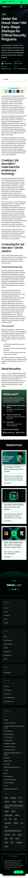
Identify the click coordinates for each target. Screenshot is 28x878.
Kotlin (6, 827)
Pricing (6, 611)
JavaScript (8, 823)
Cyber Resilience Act (9, 750)
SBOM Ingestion (8, 776)
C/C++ (20, 798)
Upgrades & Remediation (11, 789)
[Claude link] (22, 91)
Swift (12, 842)
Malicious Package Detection (12, 767)
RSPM (5, 773)
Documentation (8, 640)
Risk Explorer (7, 672)
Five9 (20, 105)
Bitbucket (13, 798)
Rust (11, 838)
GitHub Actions (8, 761)
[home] (6, 7)
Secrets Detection (9, 783)
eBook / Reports (8, 644)
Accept (18, 872)
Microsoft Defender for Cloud (12, 831)
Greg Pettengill (5, 373)
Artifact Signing (8, 731)
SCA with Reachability (10, 779)
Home (5, 608)
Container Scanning (9, 746)
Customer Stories (21, 68)
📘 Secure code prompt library (11, 429)
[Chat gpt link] (6, 91)
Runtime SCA (9, 701)
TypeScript (19, 842)
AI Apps (6, 720)
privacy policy (7, 868)
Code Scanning (8, 740)
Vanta (6, 846)
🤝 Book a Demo (20, 432)
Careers (6, 623)
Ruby (6, 838)
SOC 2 (5, 786)
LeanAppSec (7, 651)
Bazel (6, 798)
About (5, 619)
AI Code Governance (9, 723)
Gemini (6, 811)
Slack (6, 842)
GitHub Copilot (8, 815)
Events (6, 648)
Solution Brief (7, 655)
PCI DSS (6, 770)
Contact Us (7, 615)
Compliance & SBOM (9, 743)
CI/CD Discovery (8, 737)
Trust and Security (14, 856)
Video (5, 659)
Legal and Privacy (22, 854)
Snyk (6, 686)
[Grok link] (18, 91)
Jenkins (16, 823)
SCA (15, 68)
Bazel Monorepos (9, 734)
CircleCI (7, 801)
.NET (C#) (7, 835)
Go (5, 819)
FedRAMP (6, 758)
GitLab (17, 815)
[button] (25, 7)
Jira (22, 823)
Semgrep (8, 690)
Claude (14, 801)
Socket (7, 694)
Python (20, 835)
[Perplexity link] (10, 91)
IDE (10, 819)
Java (15, 819)
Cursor (21, 801)
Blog (5, 636)
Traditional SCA (9, 697)
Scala (17, 838)
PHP (14, 835)
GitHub (13, 811)
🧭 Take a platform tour (9, 432)
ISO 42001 (7, 764)
